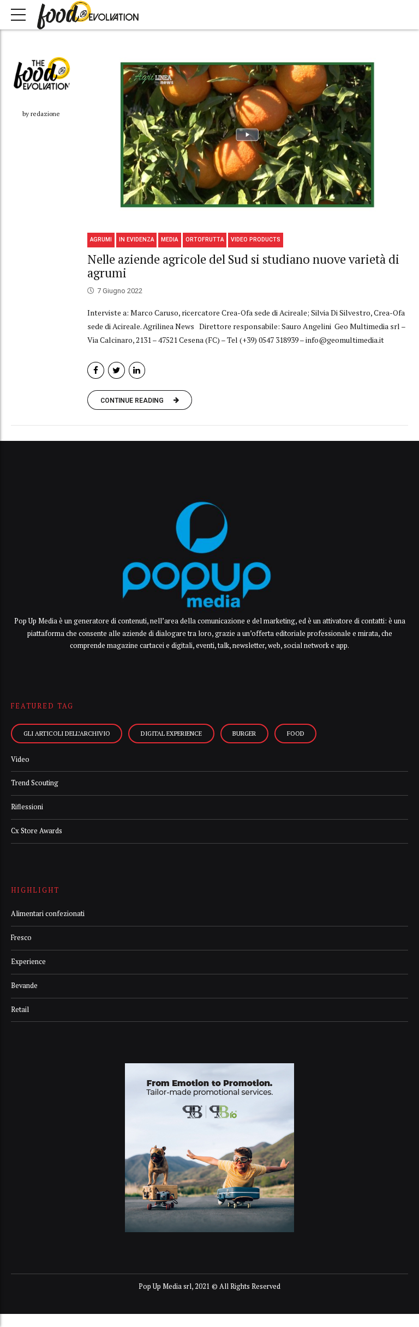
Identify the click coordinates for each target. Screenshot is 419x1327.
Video (20, 759)
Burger (244, 733)
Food (295, 733)
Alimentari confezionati (48, 913)
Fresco (21, 937)
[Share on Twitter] (116, 370)
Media (169, 240)
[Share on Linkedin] (137, 370)
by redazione (41, 114)
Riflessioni (27, 806)
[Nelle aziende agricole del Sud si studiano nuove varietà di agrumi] (247, 135)
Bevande (24, 985)
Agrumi (101, 240)
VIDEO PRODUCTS (255, 240)
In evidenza (136, 240)
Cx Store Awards (36, 830)
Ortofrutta (204, 240)
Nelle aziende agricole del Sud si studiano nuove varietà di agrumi (243, 266)
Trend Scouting (34, 782)
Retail (20, 1009)
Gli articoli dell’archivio (66, 733)
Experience (28, 961)
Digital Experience (171, 733)
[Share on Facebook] (95, 370)
